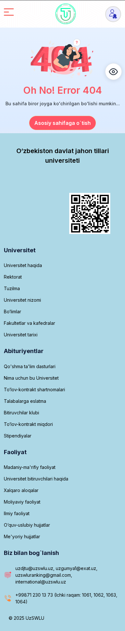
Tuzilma (12, 288)
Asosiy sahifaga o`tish (62, 123)
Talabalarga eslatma (25, 401)
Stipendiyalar (17, 435)
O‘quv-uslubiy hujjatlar (27, 525)
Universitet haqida (23, 265)
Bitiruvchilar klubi (21, 412)
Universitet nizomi (22, 300)
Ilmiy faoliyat (16, 513)
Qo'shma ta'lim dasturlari (29, 366)
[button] (113, 71)
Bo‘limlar (12, 311)
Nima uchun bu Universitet (31, 378)
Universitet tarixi (21, 334)
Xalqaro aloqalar (21, 490)
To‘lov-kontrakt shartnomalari (34, 389)
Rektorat (13, 277)
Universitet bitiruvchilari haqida (36, 478)
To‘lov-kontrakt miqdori (28, 424)
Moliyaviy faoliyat (22, 502)
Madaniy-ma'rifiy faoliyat (29, 467)
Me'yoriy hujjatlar (22, 536)
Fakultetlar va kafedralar (29, 323)
